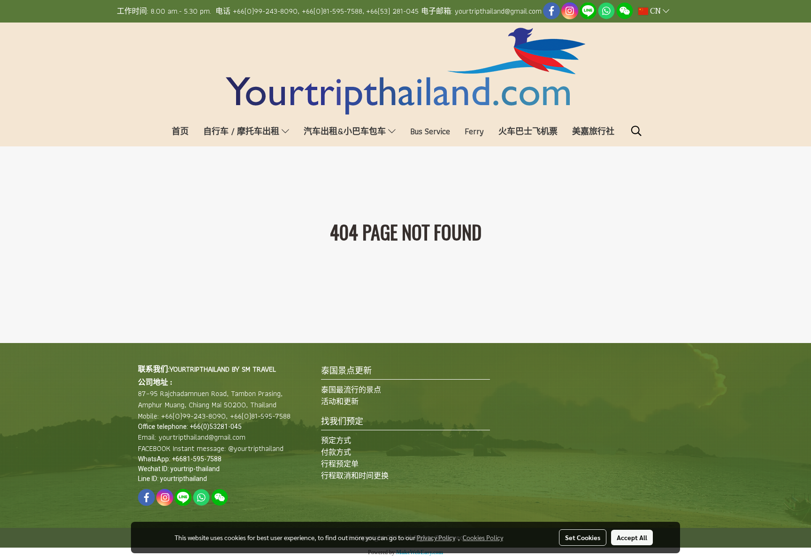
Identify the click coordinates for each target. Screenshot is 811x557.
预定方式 (336, 440)
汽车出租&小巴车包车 (346, 131)
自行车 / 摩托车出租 (242, 131)
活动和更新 (340, 401)
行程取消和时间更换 (355, 475)
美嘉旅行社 (593, 131)
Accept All (632, 537)
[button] (636, 131)
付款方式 (336, 452)
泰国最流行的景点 (351, 390)
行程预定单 (340, 464)
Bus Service (430, 131)
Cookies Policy (483, 537)
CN (655, 11)
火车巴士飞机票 (528, 131)
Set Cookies (582, 537)
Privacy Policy (436, 537)
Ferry (474, 131)
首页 (180, 131)
